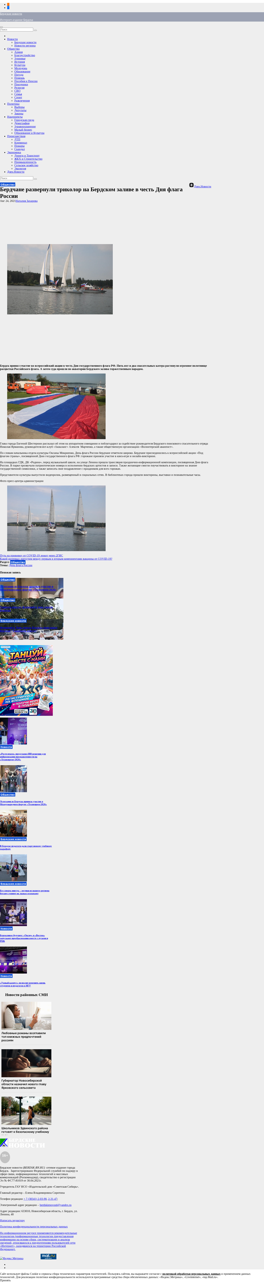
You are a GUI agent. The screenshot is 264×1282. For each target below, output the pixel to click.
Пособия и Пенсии (26, 81)
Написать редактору (12, 1220)
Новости (12, 39)
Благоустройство (24, 55)
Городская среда (24, 120)
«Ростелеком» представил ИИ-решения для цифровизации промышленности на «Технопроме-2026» (23, 756)
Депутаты (20, 110)
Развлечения (22, 100)
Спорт (18, 97)
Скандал (19, 149)
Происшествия (16, 136)
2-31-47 (52, 1198)
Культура (19, 65)
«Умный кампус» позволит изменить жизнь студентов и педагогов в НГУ (22, 984)
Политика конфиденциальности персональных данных (34, 1226)
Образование (22, 71)
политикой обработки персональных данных (191, 1273)
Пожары (19, 145)
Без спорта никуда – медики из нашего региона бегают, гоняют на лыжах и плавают (24, 892)
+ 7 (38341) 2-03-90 (35, 1198)
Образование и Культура (29, 132)
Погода (18, 74)
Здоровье (20, 58)
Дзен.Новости (15, 171)
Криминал (20, 142)
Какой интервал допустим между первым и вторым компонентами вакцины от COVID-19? (56, 558)
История (19, 61)
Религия (19, 87)
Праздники (21, 84)
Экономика (14, 152)
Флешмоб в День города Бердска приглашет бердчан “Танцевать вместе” (28, 629)
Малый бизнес (23, 129)
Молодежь (20, 68)
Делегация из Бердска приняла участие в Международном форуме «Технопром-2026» (28, 588)
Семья (18, 94)
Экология (20, 168)
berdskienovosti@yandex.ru (55, 1205)
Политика (13, 103)
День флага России (20, 565)
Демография (21, 123)
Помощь (19, 77)
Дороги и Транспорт (27, 155)
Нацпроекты (15, 116)
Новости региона (25, 45)
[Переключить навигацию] (1, 27)
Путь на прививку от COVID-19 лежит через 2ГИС (31, 555)
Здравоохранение (25, 126)
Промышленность (25, 162)
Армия (18, 52)
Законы (18, 113)
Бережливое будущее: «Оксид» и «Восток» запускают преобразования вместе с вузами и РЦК (24, 938)
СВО (17, 90)
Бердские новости (11, 13)
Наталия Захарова (27, 200)
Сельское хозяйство (26, 165)
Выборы (19, 107)
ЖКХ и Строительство (28, 158)
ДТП (17, 139)
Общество (13, 48)
